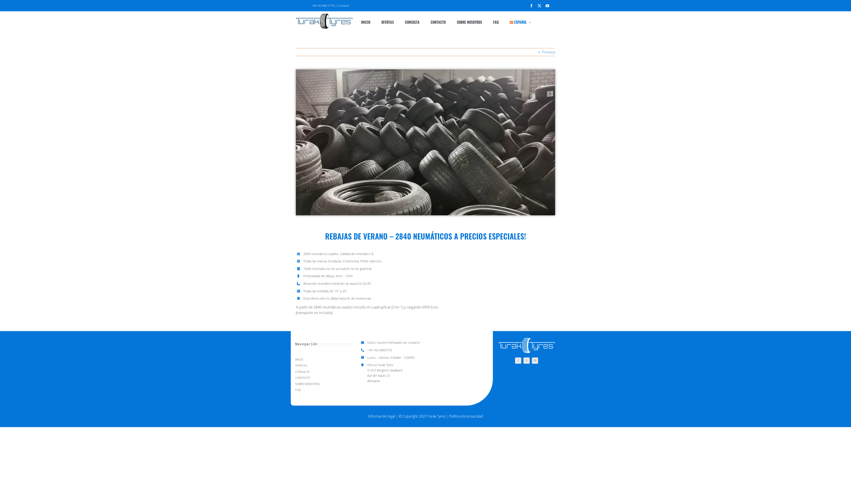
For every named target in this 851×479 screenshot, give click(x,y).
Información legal (381, 416)
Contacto (343, 6)
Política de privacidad (466, 416)
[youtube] (547, 6)
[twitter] (539, 6)
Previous (548, 52)
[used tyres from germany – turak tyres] (324, 15)
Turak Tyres (436, 416)
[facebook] (531, 6)
